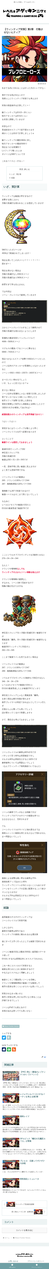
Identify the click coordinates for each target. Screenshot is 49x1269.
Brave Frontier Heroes (12, 1026)
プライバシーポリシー (35, 1261)
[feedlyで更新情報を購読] (9, 1049)
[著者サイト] (4, 1049)
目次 (21, 169)
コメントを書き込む (24, 1230)
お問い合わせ (13, 1261)
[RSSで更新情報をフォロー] (14, 1049)
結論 (13, 178)
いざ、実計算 (16, 174)
